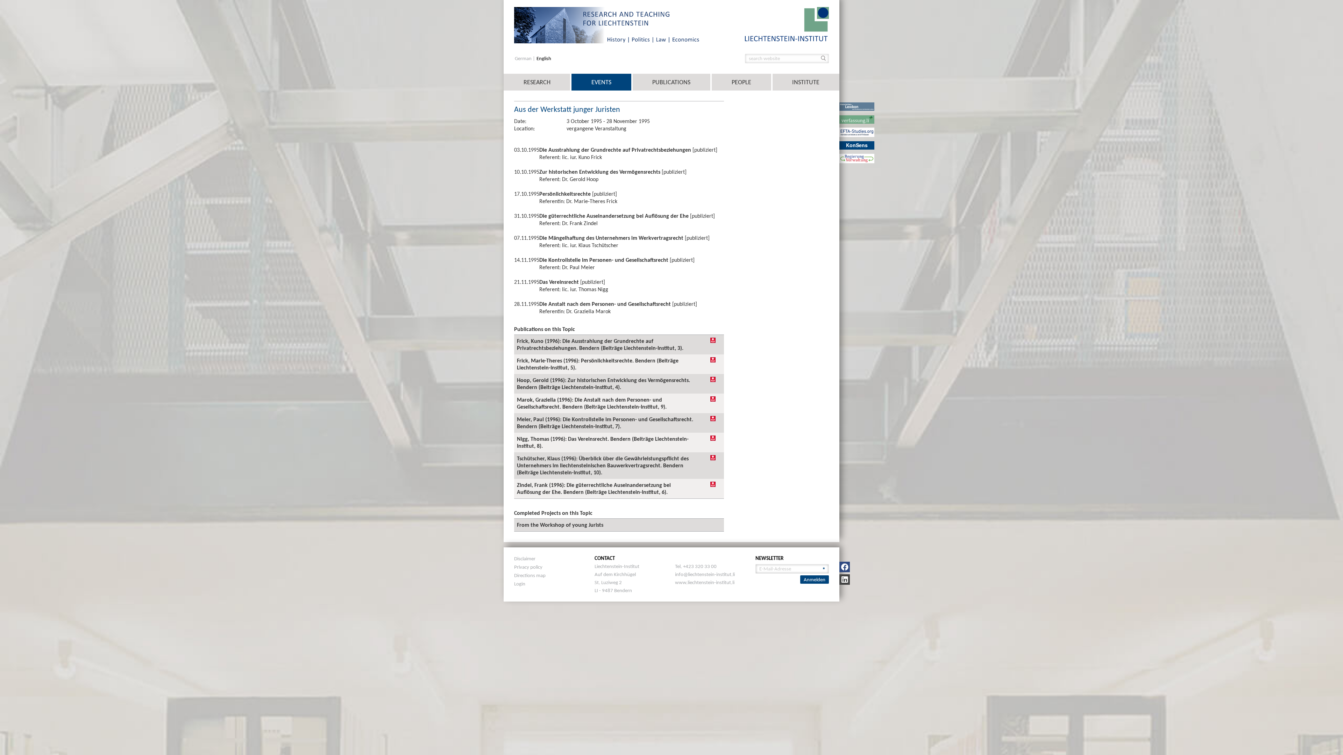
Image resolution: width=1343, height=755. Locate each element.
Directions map (530, 575)
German (524, 58)
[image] (787, 23)
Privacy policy (528, 567)
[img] (713, 340)
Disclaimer (524, 558)
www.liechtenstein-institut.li (704, 582)
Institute (805, 82)
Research (537, 82)
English (544, 58)
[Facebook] (844, 567)
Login (519, 584)
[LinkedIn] (844, 579)
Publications (671, 82)
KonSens (857, 145)
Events (601, 82)
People (741, 82)
